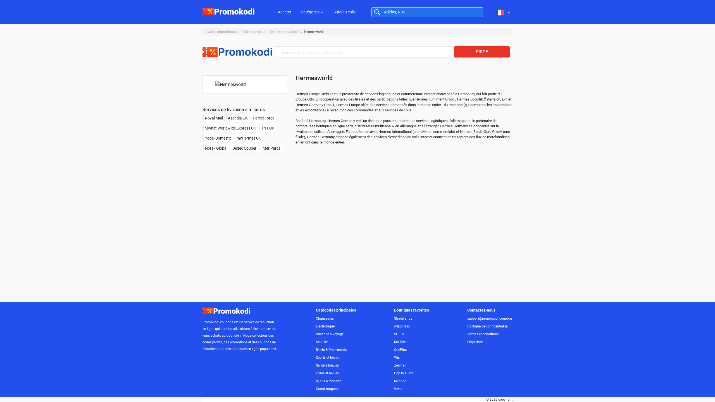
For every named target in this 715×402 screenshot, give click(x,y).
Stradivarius (403, 318)
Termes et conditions (483, 334)
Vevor (398, 389)
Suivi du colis (344, 12)
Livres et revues (327, 373)
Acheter (284, 12)
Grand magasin (327, 389)
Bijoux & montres (328, 381)
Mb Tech (400, 342)
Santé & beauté (327, 365)
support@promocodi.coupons (490, 318)
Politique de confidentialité (487, 326)
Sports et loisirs (327, 358)
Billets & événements (331, 350)
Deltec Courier (244, 148)
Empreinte (475, 342)
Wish (398, 358)
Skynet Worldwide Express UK (230, 128)
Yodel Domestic (218, 138)
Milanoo (400, 381)
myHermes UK (249, 138)
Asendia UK (238, 118)
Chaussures (325, 318)
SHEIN (399, 334)
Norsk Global (216, 148)
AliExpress (402, 326)
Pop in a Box (403, 373)
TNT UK (267, 128)
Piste (482, 51)
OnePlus (400, 350)
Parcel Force (263, 118)
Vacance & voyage (330, 334)
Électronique (325, 326)
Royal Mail (214, 118)
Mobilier (322, 342)
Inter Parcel (271, 148)
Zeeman (400, 365)
